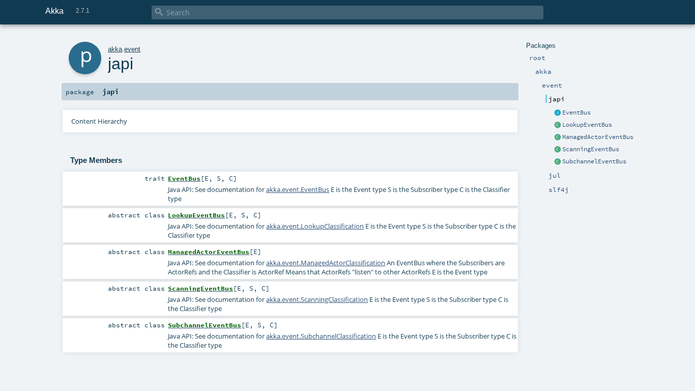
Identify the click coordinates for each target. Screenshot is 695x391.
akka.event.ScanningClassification (317, 299)
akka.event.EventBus (297, 189)
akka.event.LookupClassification (315, 226)
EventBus (576, 112)
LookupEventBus (587, 124)
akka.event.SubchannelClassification (321, 336)
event (132, 49)
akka (115, 49)
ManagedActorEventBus (597, 137)
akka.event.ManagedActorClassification (325, 262)
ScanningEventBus (590, 149)
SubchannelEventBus (594, 161)
